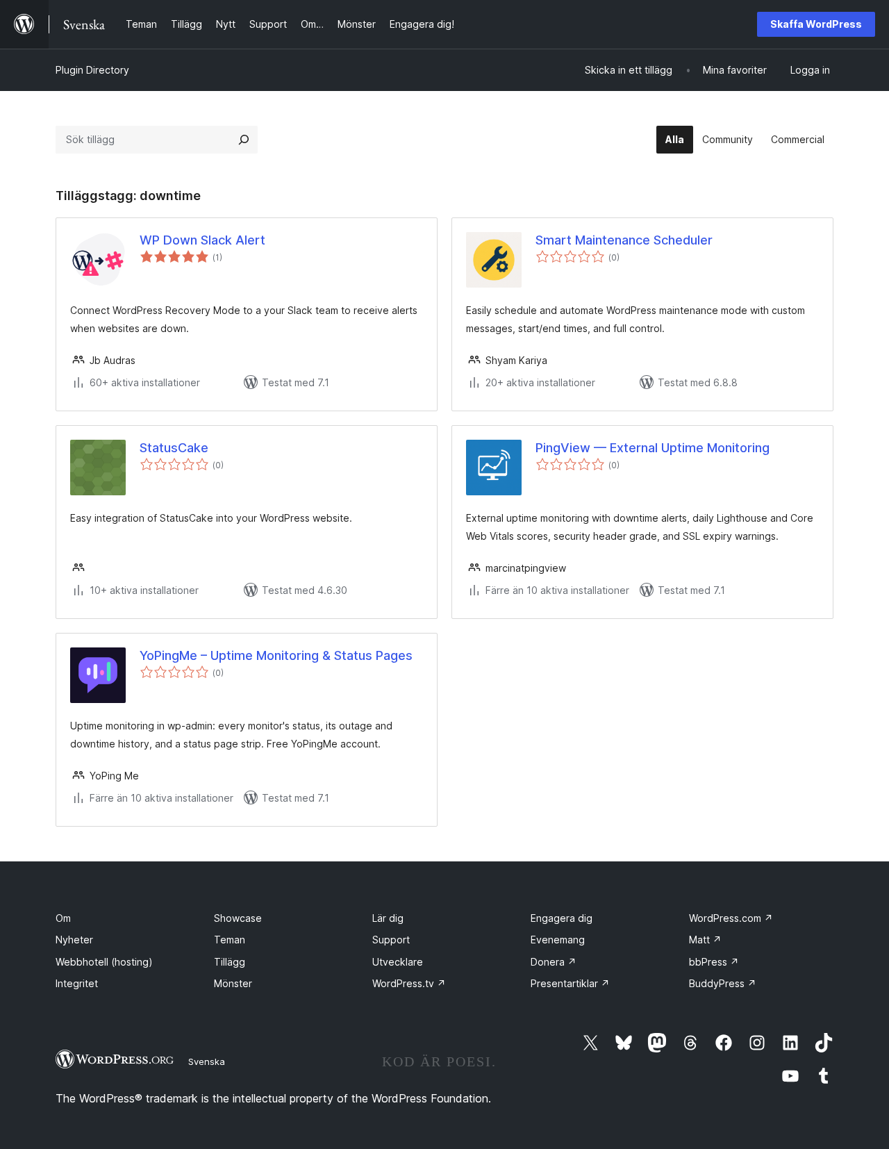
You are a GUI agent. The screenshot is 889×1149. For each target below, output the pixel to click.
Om (63, 918)
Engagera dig (561, 918)
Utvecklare (397, 962)
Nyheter (74, 939)
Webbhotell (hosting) (104, 962)
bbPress (714, 962)
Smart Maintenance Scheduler (624, 240)
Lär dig (388, 918)
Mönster (233, 983)
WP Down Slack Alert (202, 240)
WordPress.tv (409, 983)
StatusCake (174, 447)
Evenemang (558, 939)
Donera (553, 962)
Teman (229, 939)
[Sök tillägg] (244, 140)
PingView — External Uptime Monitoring (652, 447)
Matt (705, 939)
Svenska (206, 1061)
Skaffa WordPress (816, 24)
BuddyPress (722, 983)
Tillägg (229, 962)
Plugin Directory (92, 70)
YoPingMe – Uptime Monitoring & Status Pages (276, 655)
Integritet (77, 983)
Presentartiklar (570, 983)
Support (391, 939)
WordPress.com (731, 918)
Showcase (238, 918)
